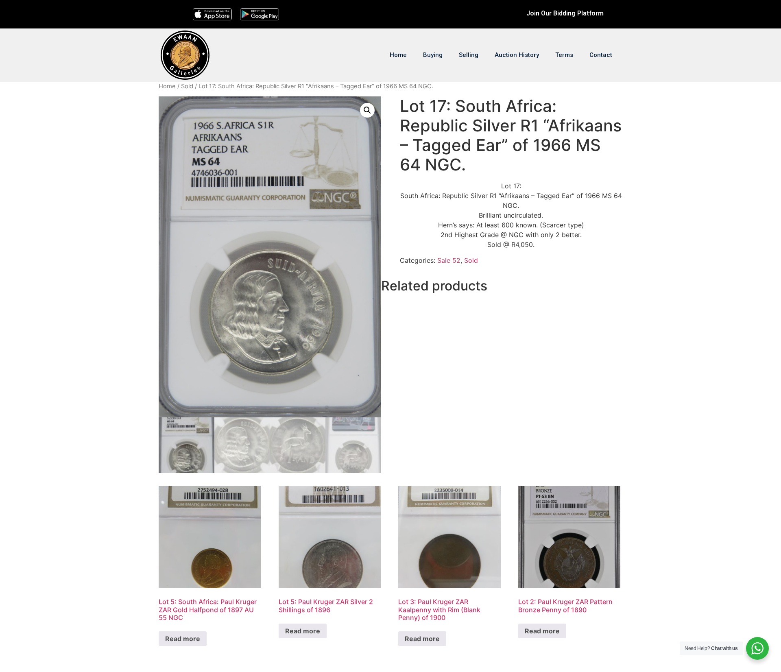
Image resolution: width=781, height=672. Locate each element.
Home (398, 55)
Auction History (517, 55)
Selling (468, 55)
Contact (600, 55)
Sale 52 (448, 260)
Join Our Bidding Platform (565, 13)
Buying (433, 55)
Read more (182, 639)
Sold (187, 86)
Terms (564, 55)
